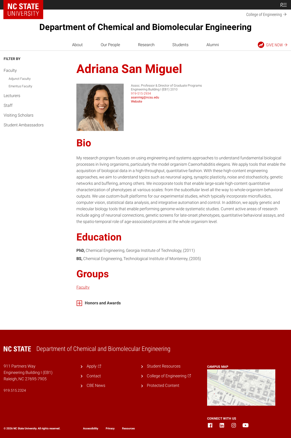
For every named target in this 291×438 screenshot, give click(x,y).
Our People (110, 45)
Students (180, 45)
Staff (8, 105)
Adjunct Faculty (20, 78)
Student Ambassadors (24, 125)
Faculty (10, 70)
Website (136, 101)
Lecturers (12, 95)
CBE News (96, 385)
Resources (128, 428)
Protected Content (163, 385)
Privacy (110, 428)
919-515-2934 (141, 93)
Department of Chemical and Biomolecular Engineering (145, 27)
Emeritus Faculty (20, 86)
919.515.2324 (15, 390)
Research (146, 45)
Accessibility (90, 428)
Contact (94, 376)
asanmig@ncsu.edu (145, 97)
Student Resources (164, 366)
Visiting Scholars (18, 115)
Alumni (212, 45)
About (77, 45)
